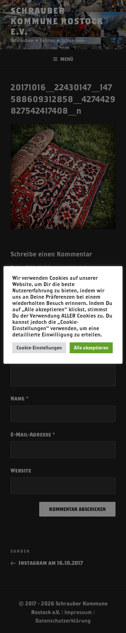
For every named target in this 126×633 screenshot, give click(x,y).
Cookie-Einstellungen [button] (39, 347)
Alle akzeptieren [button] (91, 347)
